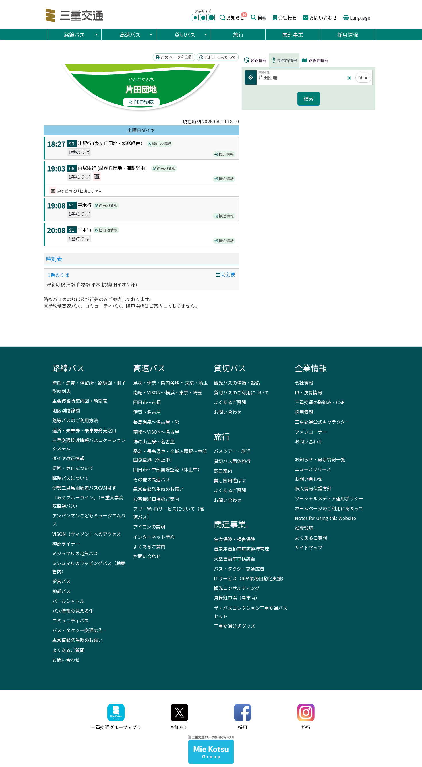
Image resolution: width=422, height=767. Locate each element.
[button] (96, 34)
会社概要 (287, 17)
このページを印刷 (176, 57)
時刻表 (54, 259)
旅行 (238, 34)
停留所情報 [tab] (287, 60)
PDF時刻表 (143, 102)
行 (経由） (120, 143)
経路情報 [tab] (258, 60)
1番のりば (58, 274)
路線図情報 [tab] (318, 60)
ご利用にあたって (219, 57)
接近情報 (226, 154)
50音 (363, 77)
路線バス (74, 34)
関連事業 (292, 34)
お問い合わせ (323, 17)
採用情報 (347, 34)
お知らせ (235, 17)
